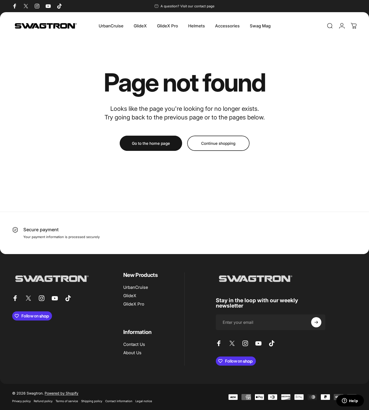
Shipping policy (91, 401)
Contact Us (134, 344)
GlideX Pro (133, 304)
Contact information (118, 401)
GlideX (129, 295)
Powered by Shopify (61, 393)
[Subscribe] (316, 322)
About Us (132, 352)
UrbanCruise (135, 287)
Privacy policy (21, 401)
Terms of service (67, 401)
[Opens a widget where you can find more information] (350, 401)
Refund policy (43, 401)
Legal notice (143, 401)
